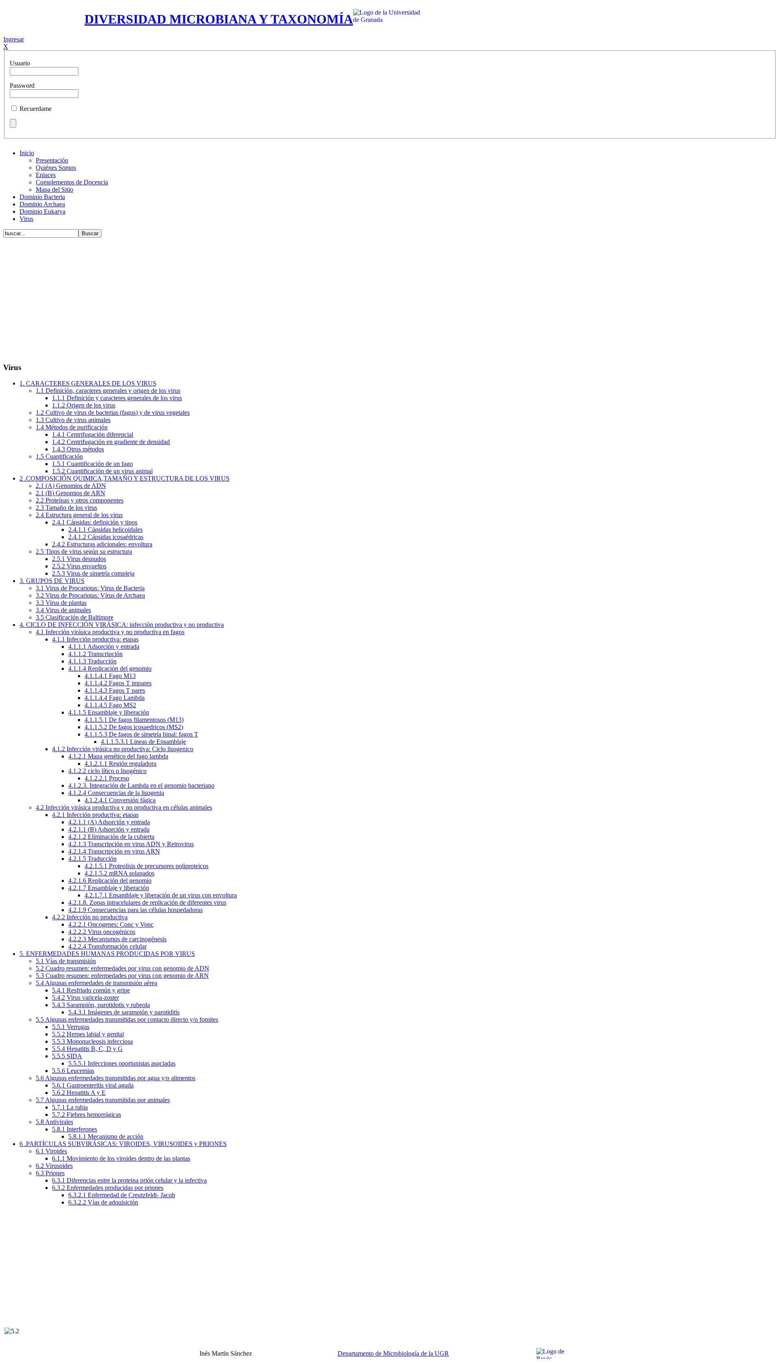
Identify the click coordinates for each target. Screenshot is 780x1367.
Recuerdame (36, 108)
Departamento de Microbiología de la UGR (393, 1353)
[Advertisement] (390, 298)
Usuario (20, 63)
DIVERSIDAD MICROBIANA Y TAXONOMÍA (218, 19)
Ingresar (13, 39)
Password (22, 85)
